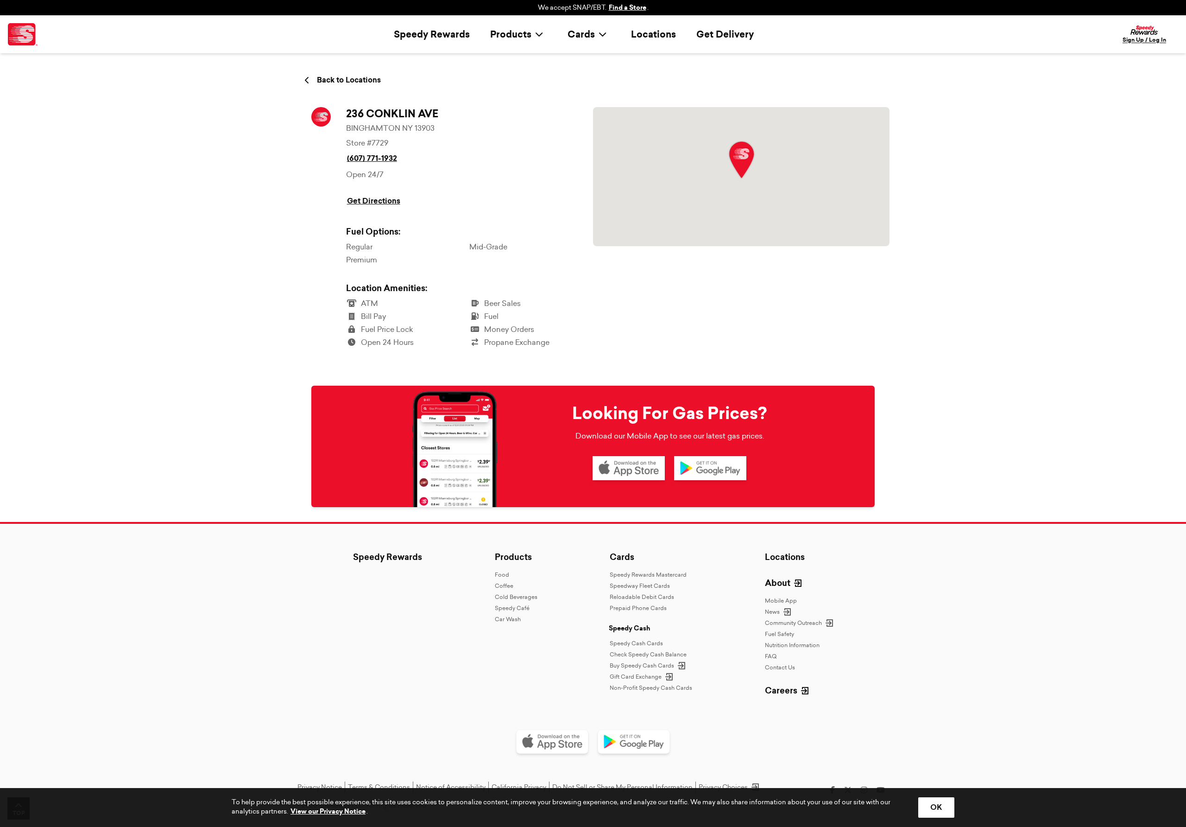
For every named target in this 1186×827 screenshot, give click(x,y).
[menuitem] (518, 34)
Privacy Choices (723, 787)
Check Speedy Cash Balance (648, 654)
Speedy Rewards (432, 34)
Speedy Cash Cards (636, 643)
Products (513, 557)
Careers (781, 691)
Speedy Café (512, 608)
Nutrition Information (792, 645)
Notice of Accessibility (451, 787)
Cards (622, 557)
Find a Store (627, 8)
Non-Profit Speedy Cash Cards (651, 688)
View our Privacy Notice (328, 811)
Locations (653, 34)
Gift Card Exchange (636, 677)
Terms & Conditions (379, 787)
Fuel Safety (779, 634)
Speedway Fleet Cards (640, 586)
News (772, 612)
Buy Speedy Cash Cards (642, 665)
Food (502, 575)
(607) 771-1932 (372, 158)
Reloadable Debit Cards (642, 597)
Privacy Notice (319, 787)
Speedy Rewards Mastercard (648, 575)
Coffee (504, 586)
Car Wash (508, 619)
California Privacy (519, 787)
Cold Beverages (516, 597)
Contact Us (780, 667)
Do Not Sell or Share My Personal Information (622, 787)
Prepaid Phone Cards (638, 608)
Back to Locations (349, 80)
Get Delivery (725, 34)
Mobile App (781, 600)
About (777, 583)
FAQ (770, 656)
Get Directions (373, 201)
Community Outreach (793, 623)
